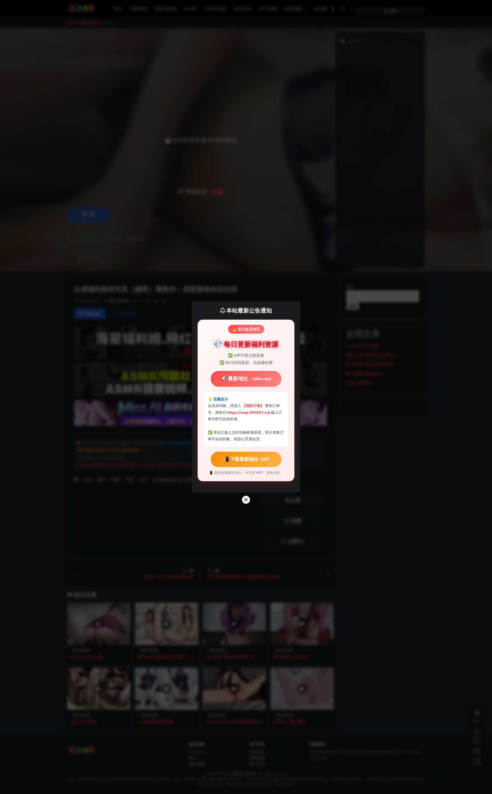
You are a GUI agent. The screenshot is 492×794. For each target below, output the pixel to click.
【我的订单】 (253, 405)
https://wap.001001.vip (249, 412)
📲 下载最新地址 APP (246, 458)
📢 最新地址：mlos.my (246, 379)
